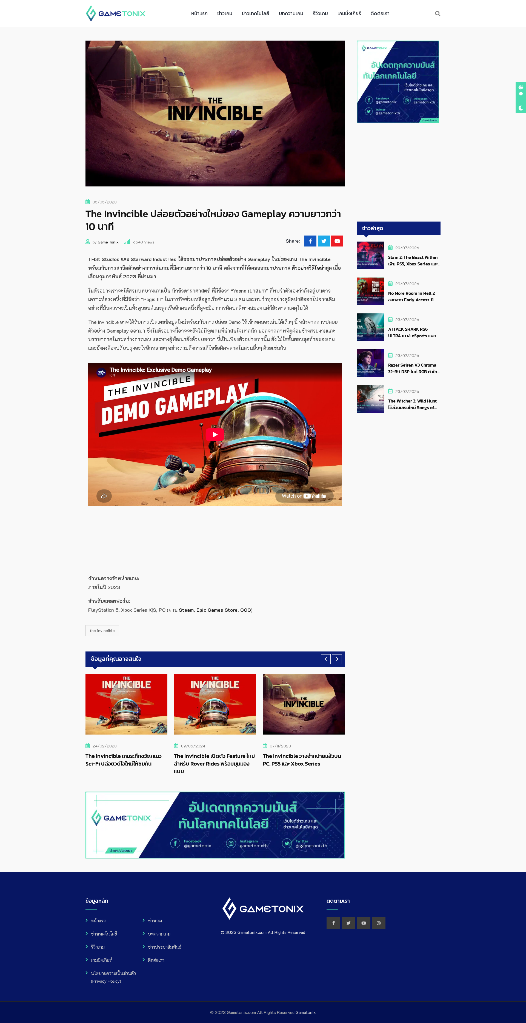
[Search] (438, 13)
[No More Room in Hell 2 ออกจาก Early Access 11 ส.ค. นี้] (370, 291)
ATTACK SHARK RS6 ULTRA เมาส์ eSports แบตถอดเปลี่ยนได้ (412, 335)
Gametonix (306, 1012)
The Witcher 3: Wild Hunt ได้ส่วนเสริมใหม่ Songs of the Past (412, 407)
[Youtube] (337, 241)
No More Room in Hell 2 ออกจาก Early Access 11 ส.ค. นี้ (411, 300)
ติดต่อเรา (380, 13)
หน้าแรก (199, 13)
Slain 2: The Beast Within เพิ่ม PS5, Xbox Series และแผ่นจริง (413, 264)
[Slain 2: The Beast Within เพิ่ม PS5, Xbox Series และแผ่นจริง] (370, 255)
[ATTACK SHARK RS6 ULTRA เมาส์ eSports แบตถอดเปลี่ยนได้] (370, 327)
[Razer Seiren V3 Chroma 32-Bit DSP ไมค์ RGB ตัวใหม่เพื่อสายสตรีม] (370, 363)
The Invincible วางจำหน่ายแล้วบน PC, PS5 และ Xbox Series (213, 760)
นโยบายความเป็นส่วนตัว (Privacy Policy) (113, 977)
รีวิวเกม (320, 13)
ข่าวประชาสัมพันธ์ (164, 947)
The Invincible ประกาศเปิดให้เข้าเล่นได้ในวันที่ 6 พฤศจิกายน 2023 (300, 760)
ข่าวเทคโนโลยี (255, 13)
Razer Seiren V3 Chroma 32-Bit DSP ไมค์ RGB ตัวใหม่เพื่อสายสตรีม (414, 371)
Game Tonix (108, 242)
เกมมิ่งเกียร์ (349, 13)
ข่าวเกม (224, 13)
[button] (326, 659)
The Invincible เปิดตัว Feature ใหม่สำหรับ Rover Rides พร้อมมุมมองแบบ (125, 763)
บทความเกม (291, 13)
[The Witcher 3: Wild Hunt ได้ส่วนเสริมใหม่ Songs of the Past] (370, 399)
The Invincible (102, 630)
